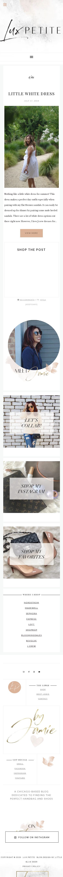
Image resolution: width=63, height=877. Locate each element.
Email (20, 764)
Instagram (20, 773)
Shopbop (31, 630)
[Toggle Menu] (5, 4)
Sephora (31, 613)
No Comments (27, 300)
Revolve (31, 641)
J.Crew (31, 646)
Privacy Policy (32, 866)
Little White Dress (31, 93)
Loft (31, 624)
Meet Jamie (43, 694)
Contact (42, 699)
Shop (43, 689)
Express (31, 619)
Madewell (31, 608)
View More (31, 233)
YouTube (20, 778)
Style (43, 300)
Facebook (20, 768)
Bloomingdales (31, 635)
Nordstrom (31, 602)
